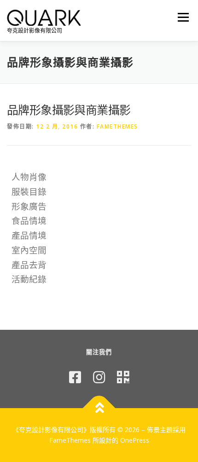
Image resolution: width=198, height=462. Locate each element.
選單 (180, 17)
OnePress (134, 440)
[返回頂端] (99, 408)
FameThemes (117, 126)
